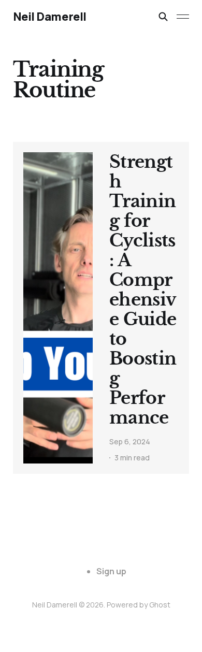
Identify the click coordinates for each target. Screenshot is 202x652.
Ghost (159, 605)
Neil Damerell (49, 16)
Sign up (111, 571)
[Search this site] (163, 16)
